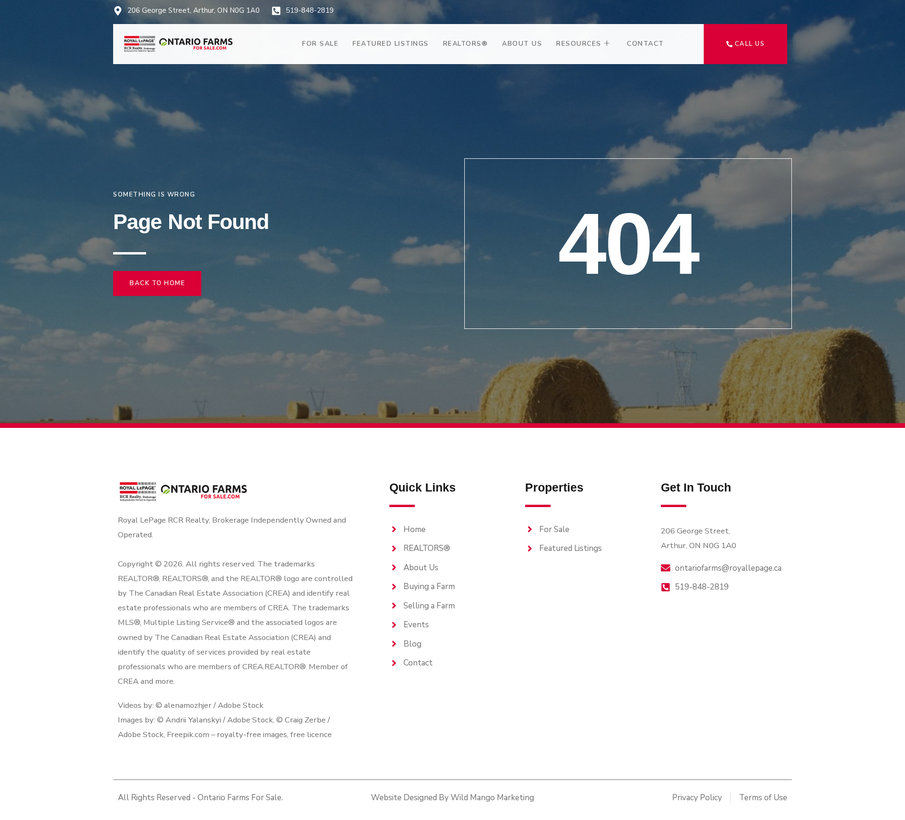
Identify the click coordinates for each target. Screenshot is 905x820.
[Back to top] (881, 796)
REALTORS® (465, 43)
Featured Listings (391, 43)
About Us (522, 43)
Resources (578, 43)
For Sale (320, 43)
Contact (645, 43)
